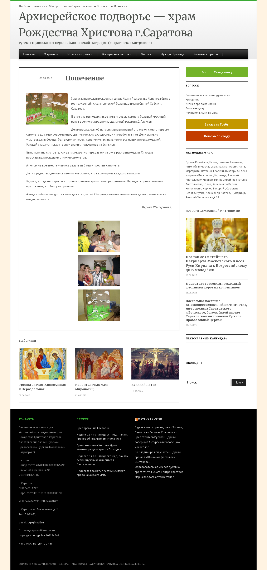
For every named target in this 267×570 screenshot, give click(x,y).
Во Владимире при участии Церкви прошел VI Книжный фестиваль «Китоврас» (158, 457)
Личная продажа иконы (201, 104)
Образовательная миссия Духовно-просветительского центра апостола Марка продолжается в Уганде (159, 472)
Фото (146, 54)
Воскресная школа (116, 54)
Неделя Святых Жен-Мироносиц (92, 387)
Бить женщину (195, 108)
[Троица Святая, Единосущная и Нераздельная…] (43, 365)
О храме (51, 54)
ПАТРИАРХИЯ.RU (150, 419)
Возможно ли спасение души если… (209, 95)
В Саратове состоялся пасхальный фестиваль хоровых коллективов (213, 285)
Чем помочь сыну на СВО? (202, 112)
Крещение (192, 99)
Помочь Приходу (217, 136)
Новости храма (79, 54)
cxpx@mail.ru (36, 522)
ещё (214, 197)
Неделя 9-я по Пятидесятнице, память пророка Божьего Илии (101, 473)
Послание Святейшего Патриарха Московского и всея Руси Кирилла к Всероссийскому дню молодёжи (216, 263)
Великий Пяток (143, 385)
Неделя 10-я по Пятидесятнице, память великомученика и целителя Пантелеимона (102, 460)
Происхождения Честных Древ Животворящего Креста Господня (99, 447)
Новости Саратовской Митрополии (213, 210)
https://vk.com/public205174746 (39, 535)
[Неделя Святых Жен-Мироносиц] (99, 365)
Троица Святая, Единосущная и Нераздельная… (42, 387)
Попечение (84, 78)
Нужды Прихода (172, 54)
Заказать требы (206, 54)
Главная (29, 54)
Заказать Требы (217, 124)
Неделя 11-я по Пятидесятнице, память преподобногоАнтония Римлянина (102, 437)
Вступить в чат (42, 543)
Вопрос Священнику (217, 72)
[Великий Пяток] (155, 365)
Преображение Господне (93, 428)
